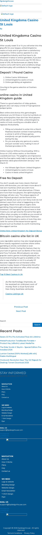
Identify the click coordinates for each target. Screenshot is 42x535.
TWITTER (4, 438)
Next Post (21, 311)
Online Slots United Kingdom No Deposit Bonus (21, 231)
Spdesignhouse (7, 1)
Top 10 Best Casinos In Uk (11, 274)
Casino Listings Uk (14, 294)
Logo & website (7, 407)
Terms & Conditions (14, 533)
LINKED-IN (4, 436)
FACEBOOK (4, 434)
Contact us (5, 397)
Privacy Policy (29, 533)
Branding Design (7, 410)
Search (3, 321)
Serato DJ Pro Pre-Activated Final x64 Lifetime (20, 337)
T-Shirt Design (6, 418)
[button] (19, 8)
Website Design (7, 413)
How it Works (6, 389)
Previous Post (21, 307)
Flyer (3, 421)
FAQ (3, 394)
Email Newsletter (7, 416)
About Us (5, 386)
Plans (3, 392)
